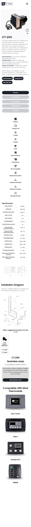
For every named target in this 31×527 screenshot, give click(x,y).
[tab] (15, 92)
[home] (7, 4)
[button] (27, 3)
